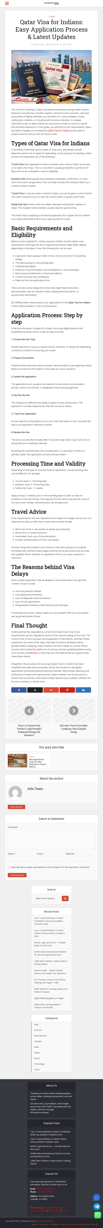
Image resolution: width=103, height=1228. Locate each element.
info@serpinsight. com (45, 1189)
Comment (13, 827)
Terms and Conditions (81, 1224)
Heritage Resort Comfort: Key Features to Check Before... (37, 763)
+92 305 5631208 (44, 1191)
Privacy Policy (65, 1224)
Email (40, 853)
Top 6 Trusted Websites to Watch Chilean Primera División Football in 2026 (49, 933)
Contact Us (44, 1224)
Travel (51, 16)
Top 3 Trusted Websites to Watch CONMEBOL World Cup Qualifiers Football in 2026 (48, 921)
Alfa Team (67, 44)
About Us (34, 1224)
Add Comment (52, 44)
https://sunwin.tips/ (38, 1210)
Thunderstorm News (45, 1221)
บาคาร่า (65, 1210)
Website (70, 853)
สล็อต (45, 1207)
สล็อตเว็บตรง (35, 1207)
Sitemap (94, 1224)
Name (12, 853)
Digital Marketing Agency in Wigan (49, 998)
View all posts (16, 807)
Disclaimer (54, 1224)
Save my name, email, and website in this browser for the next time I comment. (50, 867)
